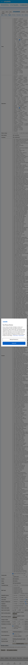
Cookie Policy (15, 335)
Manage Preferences (14, 339)
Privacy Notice (21, 335)
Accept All (14, 343)
